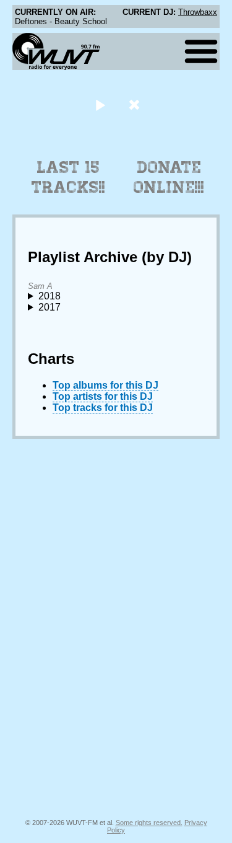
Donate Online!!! (169, 177)
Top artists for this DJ (103, 396)
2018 (49, 296)
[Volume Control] (136, 104)
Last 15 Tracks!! (68, 177)
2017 (49, 307)
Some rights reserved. (149, 822)
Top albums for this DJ (105, 385)
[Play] (100, 104)
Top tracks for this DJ (103, 407)
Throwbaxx (197, 12)
